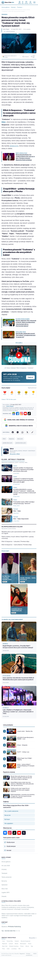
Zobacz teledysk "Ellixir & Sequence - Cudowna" (20, 368)
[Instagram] (21, 413)
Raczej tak (7, 815)
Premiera (19, 7)
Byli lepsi (7, 819)
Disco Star (5, 888)
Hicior (29, 943)
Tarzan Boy (10, 941)
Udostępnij (26, 56)
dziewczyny (14, 146)
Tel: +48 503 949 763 (11, 931)
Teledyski (4, 873)
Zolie (8, 948)
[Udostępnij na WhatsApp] (22, 432)
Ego (32, 946)
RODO (34, 953)
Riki (20, 948)
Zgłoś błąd (34, 56)
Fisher (22, 946)
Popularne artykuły (9, 772)
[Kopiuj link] (32, 432)
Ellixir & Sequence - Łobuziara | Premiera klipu (15, 541)
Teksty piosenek (6, 877)
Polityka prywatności (29, 954)
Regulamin (22, 953)
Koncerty (4, 881)
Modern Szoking (13, 946)
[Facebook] (17, 413)
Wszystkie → (32, 938)
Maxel (16, 943)
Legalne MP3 (5, 892)
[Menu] (34, 2)
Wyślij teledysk (11, 846)
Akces (27, 946)
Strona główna (5, 7)
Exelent (17, 941)
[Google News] (13, 413)
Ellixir (4, 122)
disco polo (20, 438)
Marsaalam (23, 943)
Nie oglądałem (8, 823)
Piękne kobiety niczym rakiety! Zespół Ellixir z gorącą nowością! (18, 537)
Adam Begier (6, 29)
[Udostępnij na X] (27, 432)
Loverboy (14, 948)
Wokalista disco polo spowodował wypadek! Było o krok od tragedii (18, 532)
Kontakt (9, 850)
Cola (3, 941)
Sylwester (5, 885)
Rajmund (4, 943)
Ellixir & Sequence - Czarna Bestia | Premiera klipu (17, 544)
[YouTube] (25, 413)
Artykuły (13, 7)
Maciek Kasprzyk (25, 941)
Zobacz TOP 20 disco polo (9, 399)
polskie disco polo (7, 443)
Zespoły (4, 896)
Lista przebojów (8, 725)
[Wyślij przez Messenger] (18, 432)
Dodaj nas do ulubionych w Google (10, 56)
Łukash (11, 943)
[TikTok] (29, 413)
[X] (24, 833)
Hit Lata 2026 (6, 865)
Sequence (11, 438)
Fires (3, 948)
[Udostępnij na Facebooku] (13, 432)
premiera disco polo (21, 443)
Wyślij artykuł (11, 842)
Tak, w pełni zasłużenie (11, 811)
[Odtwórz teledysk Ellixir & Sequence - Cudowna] (19, 355)
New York (4, 946)
